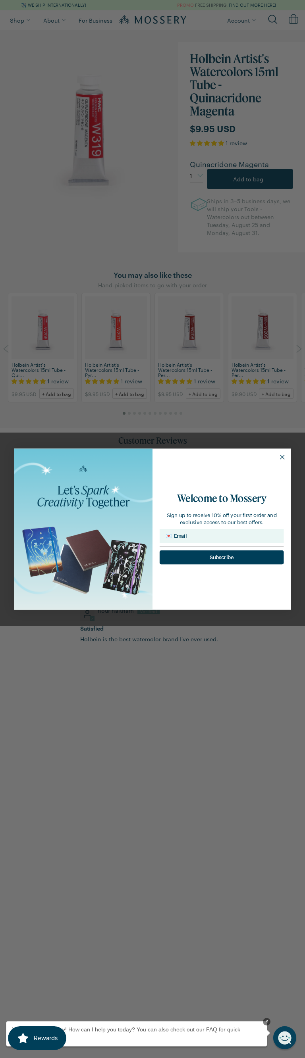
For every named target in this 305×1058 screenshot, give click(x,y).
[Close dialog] (282, 457)
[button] (284, 1037)
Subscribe (222, 557)
